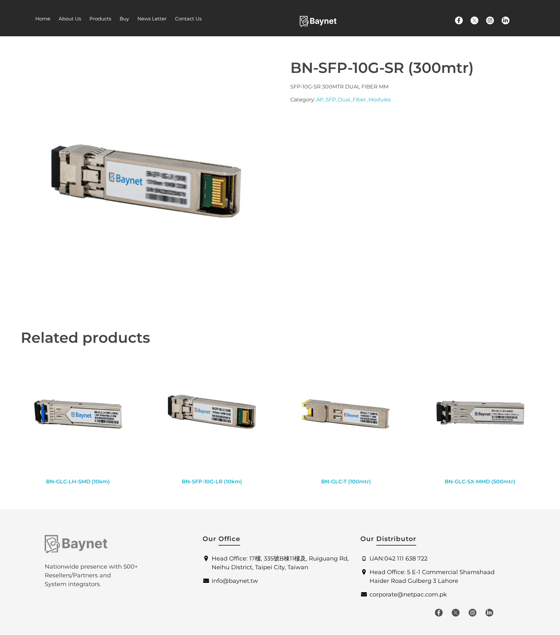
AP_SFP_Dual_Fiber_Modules (353, 100)
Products (100, 19)
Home (42, 19)
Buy (124, 19)
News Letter (152, 19)
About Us (70, 19)
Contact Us (188, 19)
